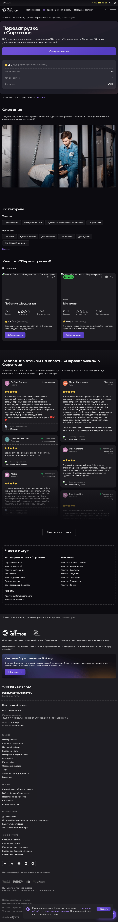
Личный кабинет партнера (15, 827)
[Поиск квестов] (106, 10)
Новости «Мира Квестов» (14, 796)
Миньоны (70, 303)
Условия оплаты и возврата (15, 911)
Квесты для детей (11, 843)
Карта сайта (8, 762)
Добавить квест (10, 816)
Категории (20, 97)
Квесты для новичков (12, 854)
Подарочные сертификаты (58, 10)
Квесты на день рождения (14, 847)
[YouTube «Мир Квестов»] (19, 863)
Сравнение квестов (11, 766)
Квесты (31, 97)
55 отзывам (40, 64)
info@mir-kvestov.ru (17, 693)
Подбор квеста (32, 10)
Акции (5, 769)
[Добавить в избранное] (53, 277)
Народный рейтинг (83, 10)
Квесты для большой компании (17, 851)
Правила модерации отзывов (16, 900)
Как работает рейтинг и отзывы (17, 789)
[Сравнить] (48, 277)
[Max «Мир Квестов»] (33, 863)
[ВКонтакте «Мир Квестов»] (5, 863)
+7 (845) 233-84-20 (16, 687)
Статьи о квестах (10, 804)
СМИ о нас (7, 800)
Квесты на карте (10, 751)
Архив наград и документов (15, 773)
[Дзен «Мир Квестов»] (26, 863)
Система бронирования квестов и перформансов (26, 820)
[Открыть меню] (113, 10)
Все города (7, 758)
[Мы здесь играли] (43, 277)
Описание (8, 97)
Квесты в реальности (12, 743)
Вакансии (7, 777)
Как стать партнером (12, 824)
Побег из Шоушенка (20, 303)
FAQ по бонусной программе (16, 793)
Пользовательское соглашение (17, 903)
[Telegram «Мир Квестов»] (12, 863)
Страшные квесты (11, 839)
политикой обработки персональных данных (61, 910)
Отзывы (41, 97)
